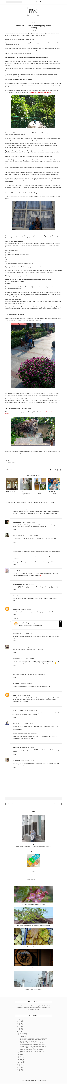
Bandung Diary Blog (24, 623)
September (23, 1053)
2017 (20, 1064)
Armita (14, 509)
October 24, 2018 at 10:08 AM (31, 535)
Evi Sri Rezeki (16, 760)
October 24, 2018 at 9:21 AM (23, 509)
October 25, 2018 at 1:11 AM (35, 623)
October (22, 1036)
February (22, 1062)
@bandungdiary (31, 879)
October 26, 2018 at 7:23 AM (27, 683)
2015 (20, 1067)
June (21, 1058)
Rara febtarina (17, 633)
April (21, 1059)
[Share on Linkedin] (58, 470)
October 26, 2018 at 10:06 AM (24, 695)
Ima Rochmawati (17, 522)
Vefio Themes (42, 1080)
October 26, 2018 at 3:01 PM (31, 710)
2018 (20, 1031)
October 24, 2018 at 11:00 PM (27, 658)
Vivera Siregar (16, 609)
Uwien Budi (16, 672)
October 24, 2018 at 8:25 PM (28, 633)
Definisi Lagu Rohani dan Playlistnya (28, 1048)
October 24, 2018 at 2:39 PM (27, 596)
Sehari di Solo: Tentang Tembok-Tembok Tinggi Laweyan (33, 1038)
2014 (20, 1069)
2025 (20, 1020)
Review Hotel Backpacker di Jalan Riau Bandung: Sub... (33, 1039)
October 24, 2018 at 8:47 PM (29, 647)
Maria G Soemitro (18, 647)
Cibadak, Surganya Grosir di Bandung (33, 989)
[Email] (36, 1)
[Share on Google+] (60, 470)
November (22, 1035)
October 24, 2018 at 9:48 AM (29, 522)
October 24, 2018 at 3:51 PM (27, 609)
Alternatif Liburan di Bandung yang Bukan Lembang (32, 1049)
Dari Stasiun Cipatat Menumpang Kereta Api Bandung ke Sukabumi (33, 925)
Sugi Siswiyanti (17, 747)
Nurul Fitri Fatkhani (18, 710)
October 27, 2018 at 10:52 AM (27, 723)
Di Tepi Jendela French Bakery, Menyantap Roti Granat (33, 1043)
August (22, 1054)
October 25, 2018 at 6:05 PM (25, 672)
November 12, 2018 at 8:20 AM (27, 760)
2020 (20, 1028)
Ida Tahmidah (16, 683)
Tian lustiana (16, 596)
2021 (20, 1026)
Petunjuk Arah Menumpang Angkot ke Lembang (33, 904)
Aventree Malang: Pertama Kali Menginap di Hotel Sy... (33, 1044)
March (21, 1061)
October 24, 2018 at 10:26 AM (27, 549)
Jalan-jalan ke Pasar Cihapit (33, 968)
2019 (20, 1030)
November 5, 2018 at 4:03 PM (28, 747)
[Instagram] (40, 1)
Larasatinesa (16, 658)
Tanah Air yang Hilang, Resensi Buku (28, 1041)
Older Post (56, 803)
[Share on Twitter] (53, 470)
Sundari (15, 695)
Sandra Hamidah (17, 571)
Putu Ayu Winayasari (18, 535)
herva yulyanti (17, 584)
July (21, 1056)
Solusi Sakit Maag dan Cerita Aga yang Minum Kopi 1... (33, 1051)
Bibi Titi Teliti (16, 549)
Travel (33, 22)
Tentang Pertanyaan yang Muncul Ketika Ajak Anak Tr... (33, 1046)
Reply (14, 516)
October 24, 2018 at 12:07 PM (29, 571)
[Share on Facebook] (50, 470)
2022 (20, 1025)
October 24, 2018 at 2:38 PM (27, 584)
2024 (20, 1021)
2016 (20, 1066)
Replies (16, 618)
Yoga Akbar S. (16, 723)
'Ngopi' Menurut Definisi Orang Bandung (33, 947)
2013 (20, 1071)
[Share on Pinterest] (55, 470)
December (22, 1033)
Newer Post (10, 803)
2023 (20, 1023)
